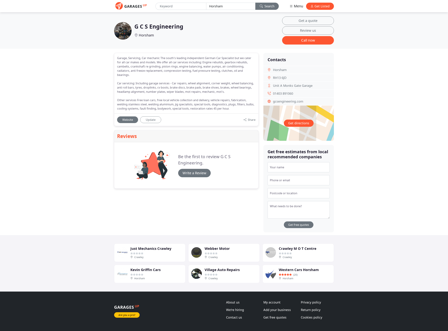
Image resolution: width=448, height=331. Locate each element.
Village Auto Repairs (222, 269)
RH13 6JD (279, 78)
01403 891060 (283, 93)
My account (272, 302)
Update (151, 120)
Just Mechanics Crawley (150, 248)
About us (233, 302)
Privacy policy (311, 302)
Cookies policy (311, 317)
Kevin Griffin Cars (145, 269)
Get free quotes (298, 225)
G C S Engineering (158, 26)
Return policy (310, 310)
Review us (308, 30)
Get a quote (308, 20)
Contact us (234, 317)
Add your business (277, 310)
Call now (308, 40)
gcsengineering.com (288, 101)
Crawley (139, 257)
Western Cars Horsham (299, 269)
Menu (298, 6)
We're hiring (235, 310)
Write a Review (194, 173)
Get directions (298, 123)
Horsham (146, 35)
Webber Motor (217, 248)
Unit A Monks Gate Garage (293, 85)
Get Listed (322, 6)
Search (269, 6)
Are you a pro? (126, 315)
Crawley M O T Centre (297, 248)
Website (127, 120)
